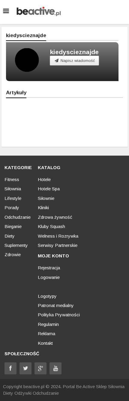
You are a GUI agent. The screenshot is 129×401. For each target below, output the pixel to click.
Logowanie (49, 277)
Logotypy (47, 296)
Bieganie (13, 226)
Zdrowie (12, 254)
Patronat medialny (56, 305)
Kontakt (45, 343)
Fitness (11, 179)
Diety (9, 236)
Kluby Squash (51, 226)
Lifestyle (12, 198)
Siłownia (12, 188)
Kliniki (43, 207)
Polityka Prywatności (59, 314)
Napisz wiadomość (77, 60)
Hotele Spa (49, 188)
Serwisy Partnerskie (57, 245)
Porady (11, 207)
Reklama (46, 333)
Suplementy (16, 245)
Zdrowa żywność (55, 217)
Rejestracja (49, 267)
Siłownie (46, 198)
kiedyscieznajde (74, 51)
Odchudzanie (17, 217)
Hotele (44, 179)
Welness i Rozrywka (58, 236)
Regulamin (48, 324)
